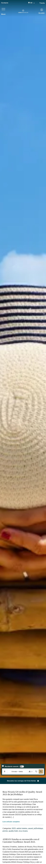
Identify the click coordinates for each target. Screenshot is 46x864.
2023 (14, 828)
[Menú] (3, 9)
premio (5, 831)
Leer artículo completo (11, 821)
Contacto (4, 3)
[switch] (22, 766)
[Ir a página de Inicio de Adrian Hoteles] (23, 11)
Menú (3, 14)
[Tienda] (37, 3)
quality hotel (13, 831)
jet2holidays (38, 828)
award (30, 828)
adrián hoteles (21, 828)
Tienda (42, 3)
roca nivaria (23, 831)
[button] (41, 771)
